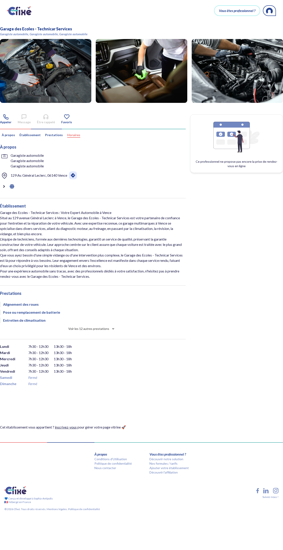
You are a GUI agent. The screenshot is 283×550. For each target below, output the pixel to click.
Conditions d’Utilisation (110, 459)
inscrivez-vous (66, 427)
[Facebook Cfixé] (257, 490)
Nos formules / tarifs (163, 463)
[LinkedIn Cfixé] (266, 490)
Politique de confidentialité (113, 463)
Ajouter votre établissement (169, 468)
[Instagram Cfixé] (276, 490)
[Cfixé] (19, 10)
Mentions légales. (57, 509)
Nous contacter (105, 468)
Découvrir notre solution (166, 459)
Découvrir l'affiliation (163, 472)
